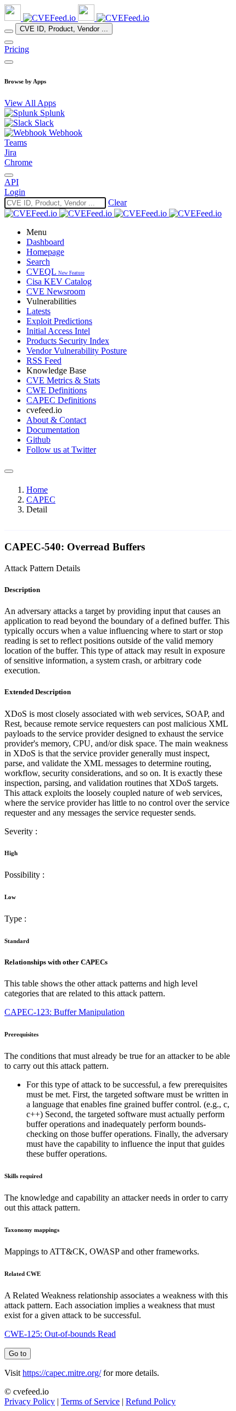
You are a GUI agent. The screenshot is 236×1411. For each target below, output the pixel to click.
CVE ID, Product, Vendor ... (64, 29)
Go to (17, 1353)
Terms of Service (90, 1401)
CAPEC (40, 499)
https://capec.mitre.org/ (62, 1372)
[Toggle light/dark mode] (8, 175)
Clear (117, 202)
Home (37, 489)
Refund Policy (151, 1401)
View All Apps (30, 103)
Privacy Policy (29, 1401)
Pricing (16, 49)
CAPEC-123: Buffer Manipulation (64, 1012)
